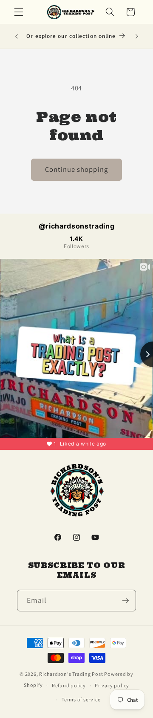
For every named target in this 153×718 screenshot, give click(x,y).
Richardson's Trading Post (71, 674)
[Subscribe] (125, 601)
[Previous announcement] (16, 36)
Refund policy (69, 685)
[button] (18, 12)
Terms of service (81, 699)
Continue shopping (76, 169)
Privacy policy (112, 685)
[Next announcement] (137, 36)
